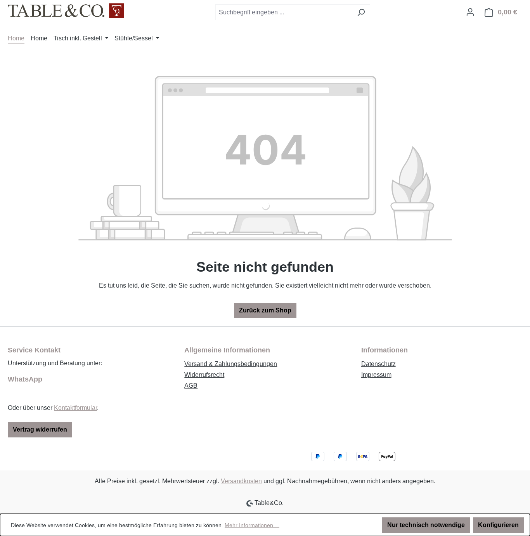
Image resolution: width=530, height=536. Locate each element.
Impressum (376, 374)
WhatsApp (25, 379)
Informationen (384, 350)
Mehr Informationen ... (252, 525)
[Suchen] (361, 12)
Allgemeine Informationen (227, 350)
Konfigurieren (498, 525)
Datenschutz (378, 364)
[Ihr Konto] (470, 12)
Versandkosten (241, 481)
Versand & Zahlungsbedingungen (230, 364)
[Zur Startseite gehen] (66, 10)
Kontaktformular (75, 407)
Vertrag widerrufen (40, 429)
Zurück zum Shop (265, 310)
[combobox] (283, 12)
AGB (190, 385)
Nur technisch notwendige (426, 525)
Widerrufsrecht (204, 374)
